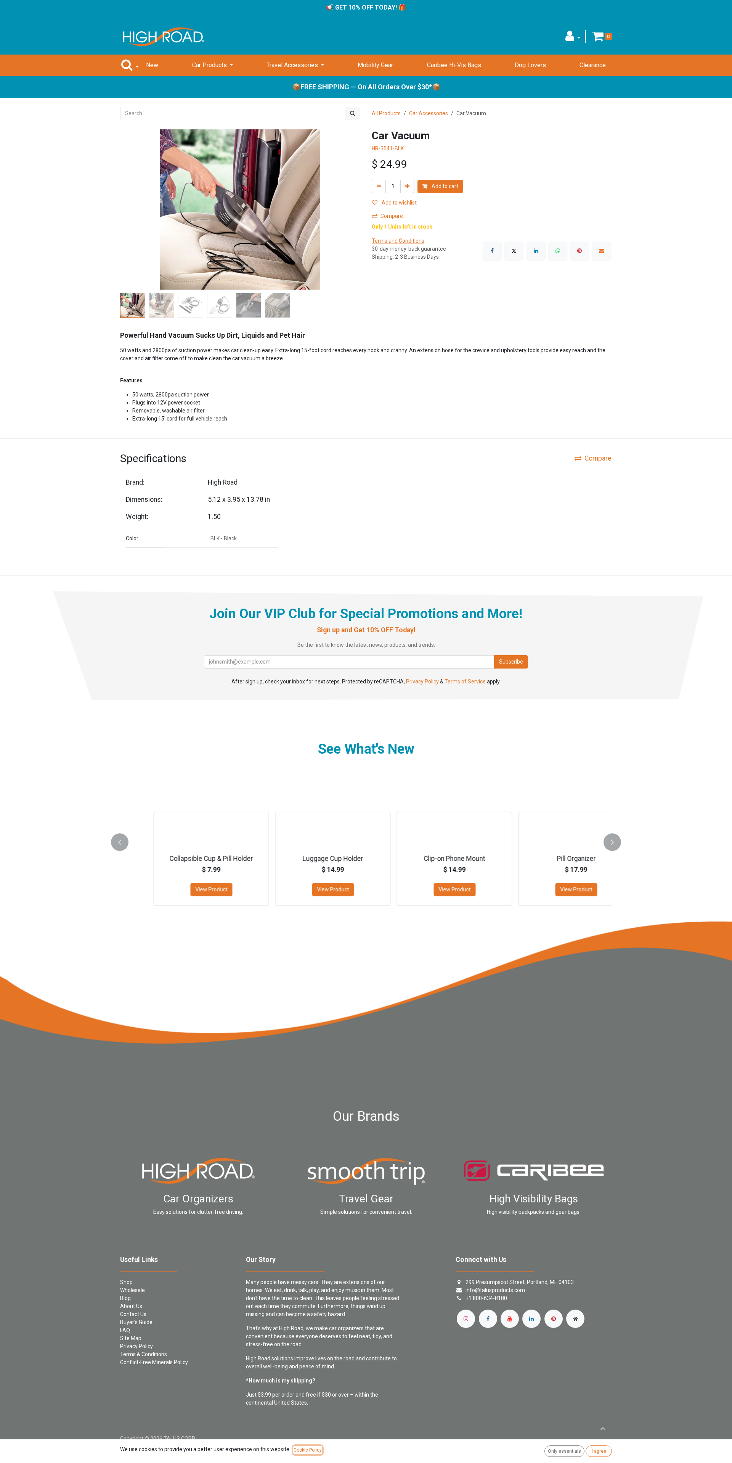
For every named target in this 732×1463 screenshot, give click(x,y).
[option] (366, 840)
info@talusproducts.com (495, 1290)
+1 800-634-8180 (486, 1298)
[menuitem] (152, 65)
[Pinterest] (579, 251)
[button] (572, 38)
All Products (386, 113)
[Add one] (407, 186)
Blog (125, 1298)
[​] (466, 1319)
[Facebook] (492, 251)
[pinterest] (553, 1319)
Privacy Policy (422, 681)
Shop (126, 1282)
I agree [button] (599, 1451)
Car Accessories (428, 113)
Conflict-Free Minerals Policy (154, 1362)
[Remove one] (379, 186)
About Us (131, 1306)
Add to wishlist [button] (398, 203)
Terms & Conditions (143, 1354)
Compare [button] (391, 216)
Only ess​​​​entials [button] (564, 1451)
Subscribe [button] (511, 662)
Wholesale (132, 1290)
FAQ (125, 1330)
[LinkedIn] (536, 251)
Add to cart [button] (444, 186)
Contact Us (133, 1314)
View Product (184, 889)
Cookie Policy (308, 1450)
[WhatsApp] (558, 251)
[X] (514, 251)
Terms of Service (465, 681)
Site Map (130, 1338)
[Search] (352, 113)
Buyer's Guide (136, 1322)
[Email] (601, 251)
